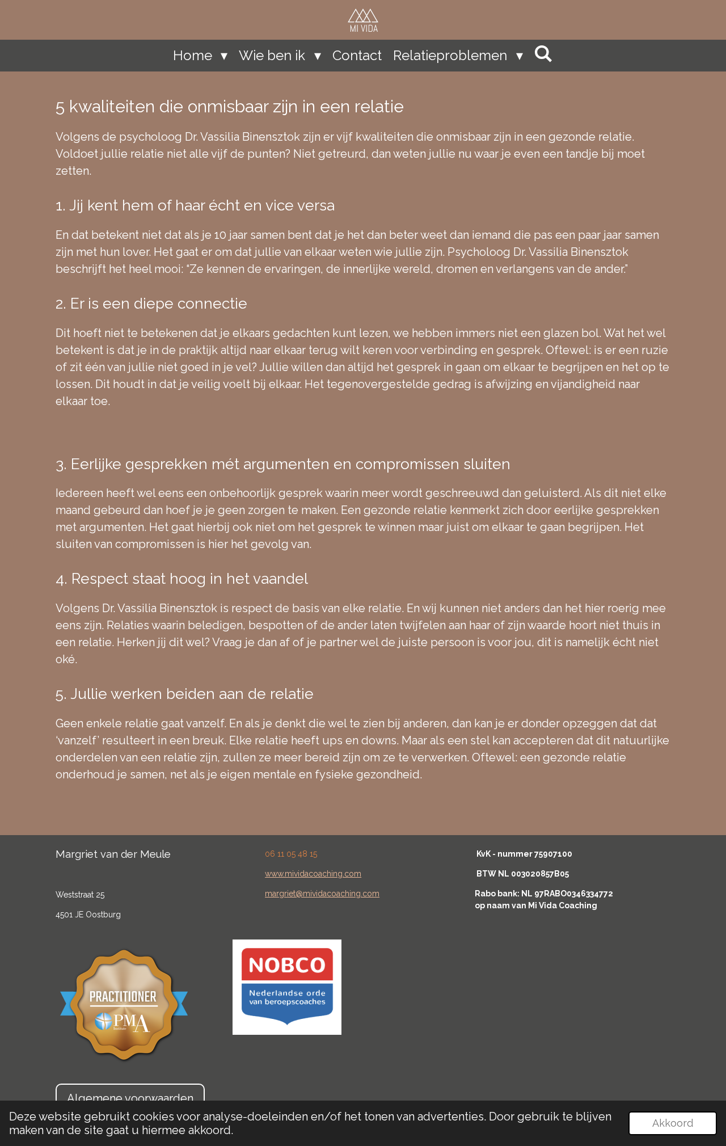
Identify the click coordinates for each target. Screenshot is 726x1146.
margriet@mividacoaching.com (322, 893)
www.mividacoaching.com (313, 873)
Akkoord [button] (672, 1123)
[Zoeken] (544, 54)
